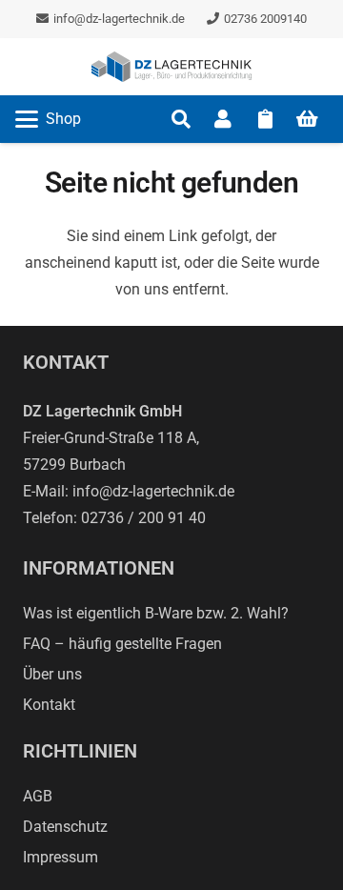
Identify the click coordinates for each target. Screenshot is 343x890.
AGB (37, 796)
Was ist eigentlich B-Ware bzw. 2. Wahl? (156, 613)
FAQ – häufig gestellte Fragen (122, 644)
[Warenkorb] (307, 119)
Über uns (52, 674)
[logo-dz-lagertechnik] (171, 66)
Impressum (60, 857)
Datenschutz (65, 827)
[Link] (223, 119)
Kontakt (49, 705)
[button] (48, 119)
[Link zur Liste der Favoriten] (265, 119)
